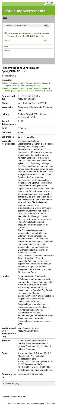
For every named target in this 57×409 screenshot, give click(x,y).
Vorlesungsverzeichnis (24, 11)
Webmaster (51, 404)
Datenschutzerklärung (16, 404)
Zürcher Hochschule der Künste (14, 397)
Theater (36, 33)
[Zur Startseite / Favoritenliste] (5, 33)
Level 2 (7, 50)
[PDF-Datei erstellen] (25, 71)
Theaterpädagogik (12, 91)
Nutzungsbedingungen (35, 404)
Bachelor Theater (41, 83)
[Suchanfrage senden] (45, 40)
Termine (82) (12, 383)
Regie (18, 36)
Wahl (6, 46)
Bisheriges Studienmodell (20, 33)
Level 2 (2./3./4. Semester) (33, 36)
